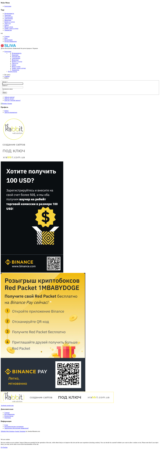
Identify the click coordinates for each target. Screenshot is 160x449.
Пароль (5, 85)
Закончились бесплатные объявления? (16, 428)
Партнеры (7, 417)
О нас (6, 425)
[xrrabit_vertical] (14, 160)
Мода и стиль (8, 27)
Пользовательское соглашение (14, 426)
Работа (6, 25)
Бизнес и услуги (9, 22)
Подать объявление (10, 41)
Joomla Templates (20, 431)
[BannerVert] (43, 391)
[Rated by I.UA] (44, 438)
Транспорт (7, 15)
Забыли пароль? (9, 97)
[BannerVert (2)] (32, 272)
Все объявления (9, 414)
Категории (7, 6)
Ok (2, 447)
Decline (5, 447)
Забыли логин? (9, 99)
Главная (6, 36)
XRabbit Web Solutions (8, 431)
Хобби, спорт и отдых (11, 28)
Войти (4, 92)
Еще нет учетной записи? (12, 100)
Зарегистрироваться (10, 112)
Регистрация (8, 40)
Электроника (8, 18)
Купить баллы (12, 71)
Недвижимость (9, 13)
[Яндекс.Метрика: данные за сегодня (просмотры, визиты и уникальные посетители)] (7, 438)
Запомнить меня (7, 89)
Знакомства (8, 30)
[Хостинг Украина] (6, 103)
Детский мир (8, 17)
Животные (7, 20)
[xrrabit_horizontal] (57, 402)
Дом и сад (7, 23)
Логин (4, 82)
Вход (6, 38)
